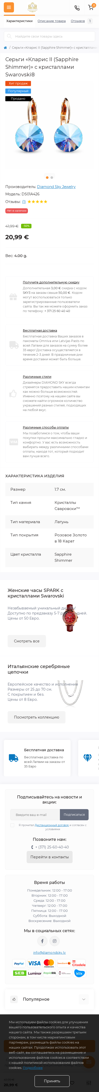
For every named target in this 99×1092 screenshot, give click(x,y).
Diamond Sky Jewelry (56, 186)
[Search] (9, 36)
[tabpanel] (49, 125)
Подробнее (33, 1068)
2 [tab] (52, 177)
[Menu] (9, 7)
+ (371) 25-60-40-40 (52, 847)
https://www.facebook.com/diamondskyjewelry (42, 941)
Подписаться (74, 814)
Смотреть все (27, 641)
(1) (24, 201)
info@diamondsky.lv (49, 952)
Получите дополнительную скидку (51, 282)
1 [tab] (47, 177)
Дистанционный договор (52, 825)
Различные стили (37, 377)
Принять (52, 1081)
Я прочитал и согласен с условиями (53, 827)
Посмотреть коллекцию (36, 717)
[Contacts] (77, 7)
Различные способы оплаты (46, 427)
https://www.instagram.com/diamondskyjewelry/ (55, 941)
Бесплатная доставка (40, 330)
